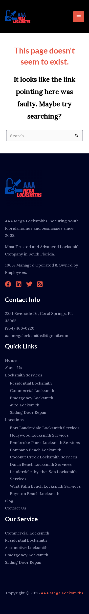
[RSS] (40, 284)
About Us (13, 367)
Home (11, 360)
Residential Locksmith (31, 383)
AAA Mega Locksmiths (62, 592)
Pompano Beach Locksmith (35, 449)
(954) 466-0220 (19, 328)
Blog (9, 500)
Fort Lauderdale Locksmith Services (45, 427)
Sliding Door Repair (28, 412)
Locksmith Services (23, 375)
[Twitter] (29, 284)
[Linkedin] (19, 284)
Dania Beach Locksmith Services (41, 464)
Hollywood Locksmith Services (39, 435)
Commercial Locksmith (32, 390)
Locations (14, 419)
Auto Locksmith (24, 404)
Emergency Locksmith (31, 397)
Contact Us (15, 508)
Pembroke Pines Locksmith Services (45, 442)
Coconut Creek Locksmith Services (43, 456)
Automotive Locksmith (26, 547)
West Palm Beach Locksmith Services (45, 486)
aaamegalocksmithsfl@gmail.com (36, 335)
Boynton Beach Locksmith (34, 493)
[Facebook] (8, 284)
